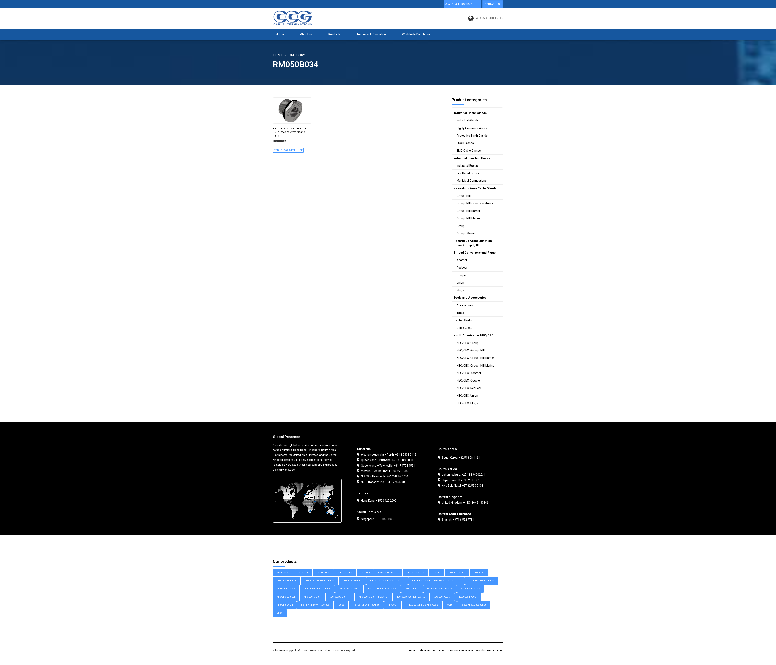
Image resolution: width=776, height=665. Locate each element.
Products (334, 34)
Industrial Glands (468, 120)
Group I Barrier (466, 233)
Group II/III (464, 196)
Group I (461, 226)
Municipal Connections (472, 180)
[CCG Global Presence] (307, 500)
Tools (460, 313)
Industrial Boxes (467, 166)
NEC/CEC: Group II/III (471, 350)
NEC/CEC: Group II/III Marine (475, 365)
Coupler (462, 275)
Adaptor (462, 260)
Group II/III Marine (468, 218)
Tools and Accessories (469, 297)
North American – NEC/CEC (473, 335)
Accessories (465, 305)
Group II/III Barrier (468, 211)
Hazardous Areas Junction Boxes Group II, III (472, 243)
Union (460, 283)
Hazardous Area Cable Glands (475, 188)
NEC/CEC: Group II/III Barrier (475, 358)
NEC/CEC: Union (467, 395)
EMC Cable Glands (469, 150)
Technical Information (371, 34)
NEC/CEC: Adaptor (469, 373)
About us (306, 34)
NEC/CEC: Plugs (467, 403)
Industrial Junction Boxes (471, 158)
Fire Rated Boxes (468, 173)
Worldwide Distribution (416, 34)
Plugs (460, 290)
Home (280, 34)
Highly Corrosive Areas (472, 128)
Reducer (277, 128)
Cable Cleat (464, 328)
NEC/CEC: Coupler (469, 380)
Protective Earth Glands (472, 135)
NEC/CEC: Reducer (296, 128)
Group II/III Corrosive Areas (475, 203)
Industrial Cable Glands (470, 113)
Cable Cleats (462, 320)
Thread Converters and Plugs (289, 134)
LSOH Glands (465, 143)
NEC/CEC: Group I (468, 343)
